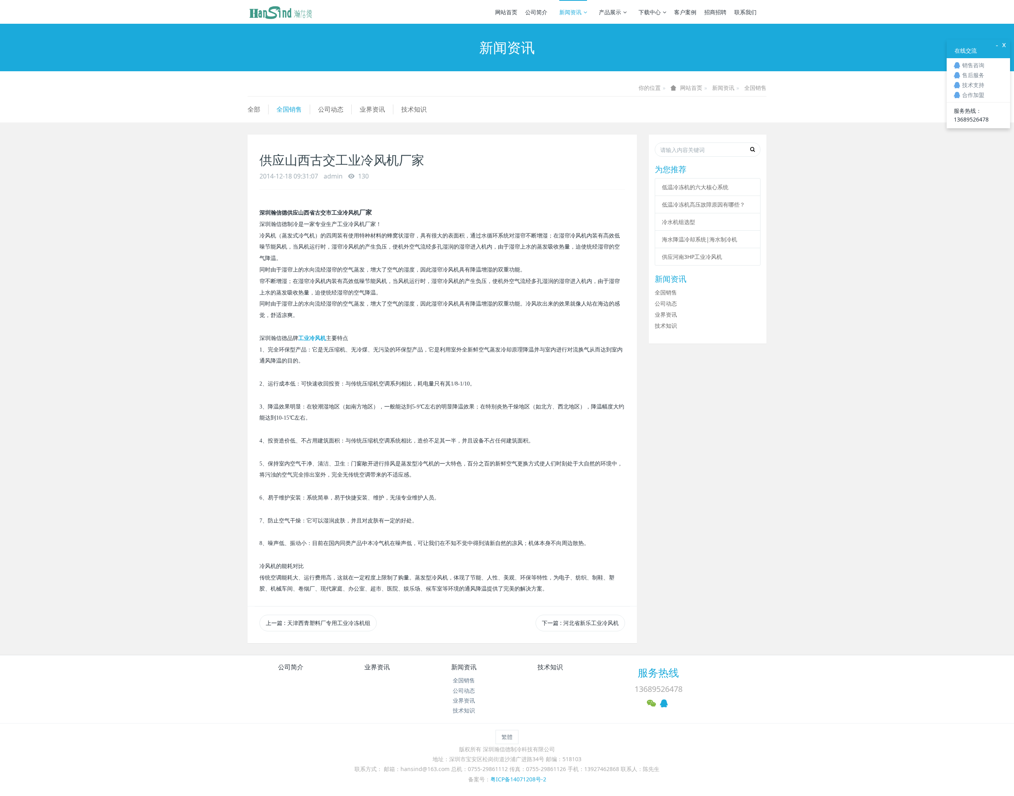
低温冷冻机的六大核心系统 (695, 187)
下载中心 (650, 12)
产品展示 (610, 12)
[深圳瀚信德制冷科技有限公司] (280, 12)
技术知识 (414, 109)
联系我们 (745, 12)
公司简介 (536, 12)
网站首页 (506, 12)
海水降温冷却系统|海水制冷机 (699, 239)
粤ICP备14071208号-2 (518, 779)
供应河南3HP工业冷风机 (692, 256)
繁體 (507, 737)
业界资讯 (372, 109)
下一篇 (580, 623)
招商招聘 (715, 12)
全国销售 (755, 87)
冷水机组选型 (678, 222)
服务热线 (658, 672)
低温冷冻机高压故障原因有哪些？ (703, 204)
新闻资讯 (570, 12)
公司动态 (330, 109)
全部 (254, 109)
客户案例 (685, 12)
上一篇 (318, 623)
